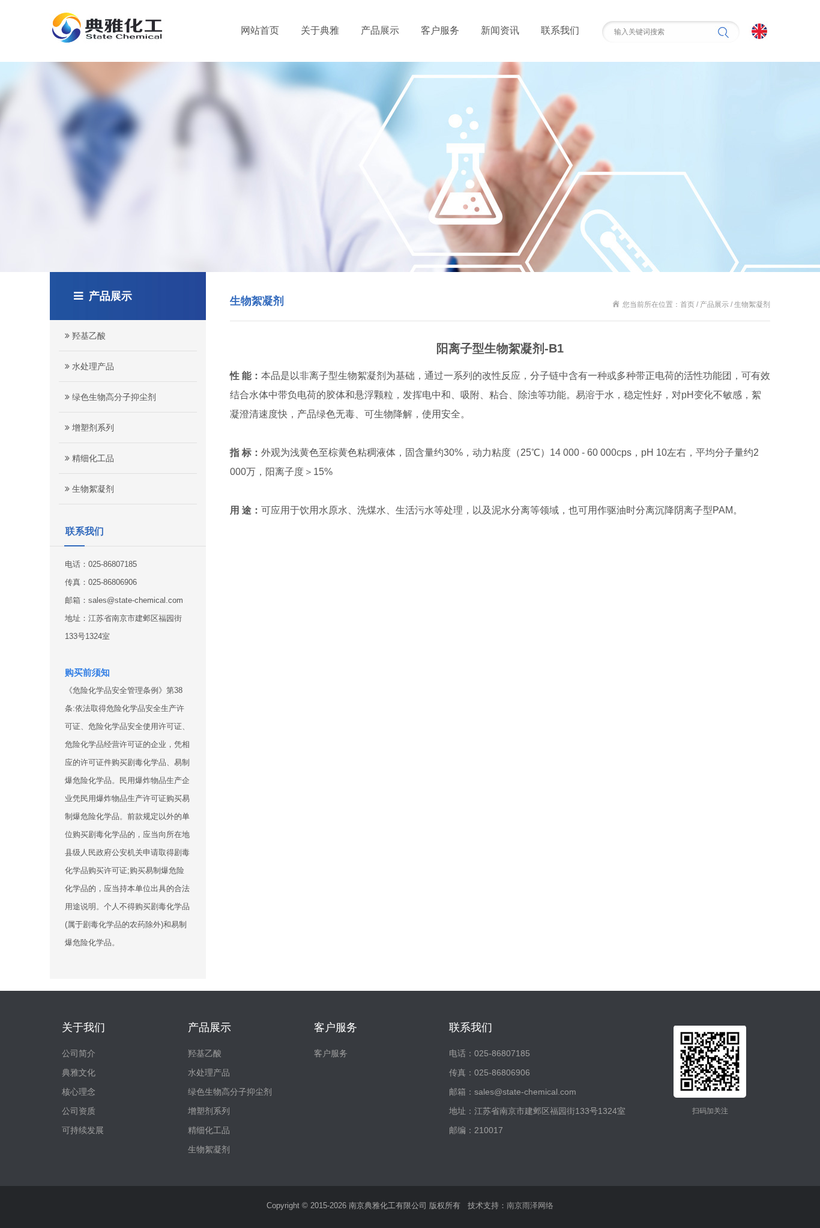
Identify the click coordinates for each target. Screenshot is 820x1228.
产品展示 (380, 30)
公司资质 (78, 1111)
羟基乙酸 (88, 335)
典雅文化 (78, 1072)
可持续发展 (83, 1130)
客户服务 (440, 30)
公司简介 (78, 1053)
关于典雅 (320, 30)
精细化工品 (92, 458)
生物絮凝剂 (92, 489)
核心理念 (78, 1091)
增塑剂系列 (92, 427)
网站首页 (260, 30)
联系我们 (560, 30)
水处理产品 (92, 366)
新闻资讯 (500, 30)
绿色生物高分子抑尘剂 (113, 397)
